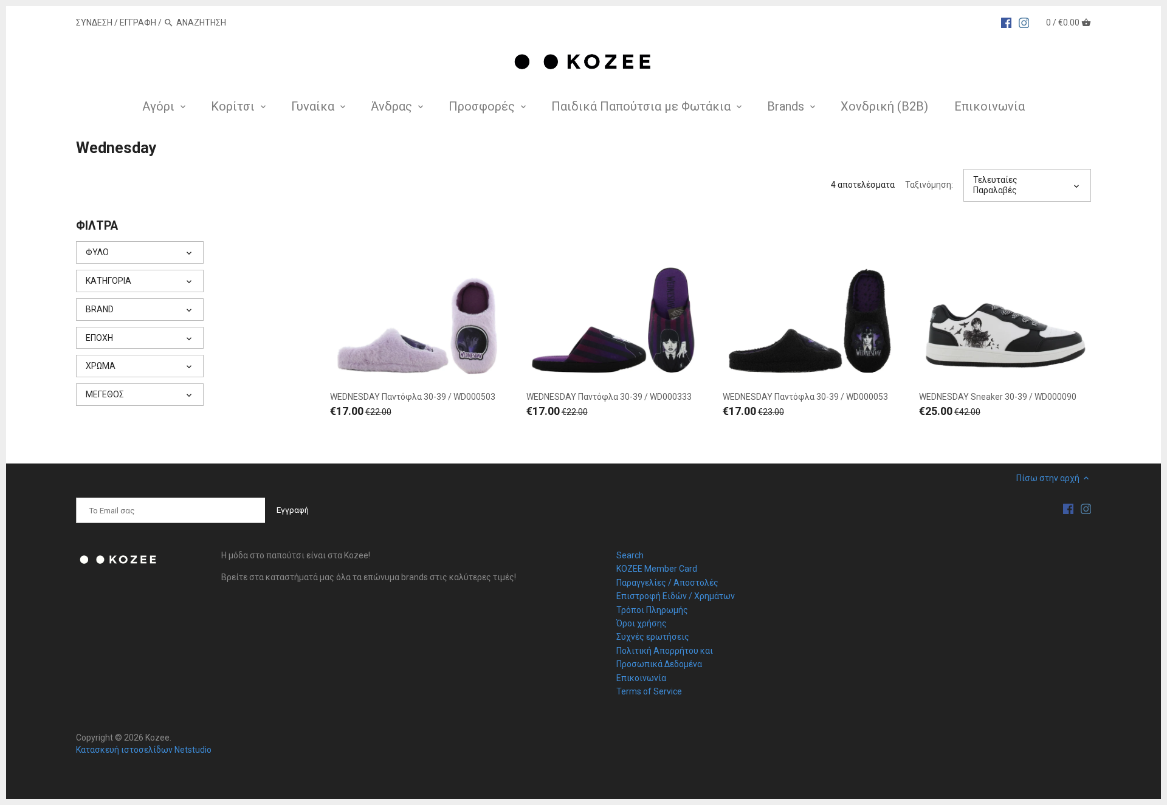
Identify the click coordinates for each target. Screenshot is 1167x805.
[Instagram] (1024, 21)
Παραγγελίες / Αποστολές (667, 582)
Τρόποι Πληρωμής (652, 610)
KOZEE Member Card (656, 569)
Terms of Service (649, 691)
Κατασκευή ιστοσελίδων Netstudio (144, 750)
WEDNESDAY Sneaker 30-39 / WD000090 (997, 397)
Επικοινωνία (641, 678)
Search (630, 555)
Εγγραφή (138, 22)
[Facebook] (1006, 21)
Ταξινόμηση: (929, 185)
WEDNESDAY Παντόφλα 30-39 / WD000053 (805, 397)
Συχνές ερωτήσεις (652, 637)
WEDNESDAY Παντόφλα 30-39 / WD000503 (412, 397)
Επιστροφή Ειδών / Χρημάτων (675, 596)
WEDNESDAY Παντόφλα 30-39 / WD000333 (609, 397)
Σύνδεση (94, 22)
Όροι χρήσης (641, 623)
